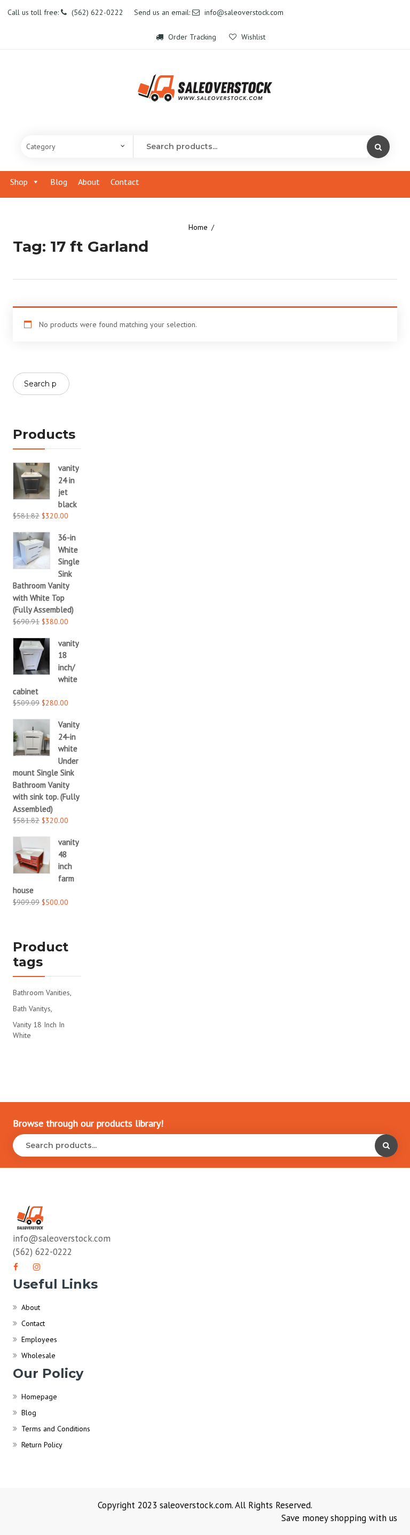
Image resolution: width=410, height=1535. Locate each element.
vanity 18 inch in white (39, 1030)
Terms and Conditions (55, 1428)
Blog (58, 181)
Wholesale (38, 1355)
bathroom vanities (41, 992)
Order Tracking (192, 37)
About (89, 181)
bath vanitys (32, 1008)
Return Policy (41, 1444)
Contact (125, 181)
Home (198, 227)
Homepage (39, 1396)
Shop (19, 181)
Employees (39, 1339)
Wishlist (252, 37)
